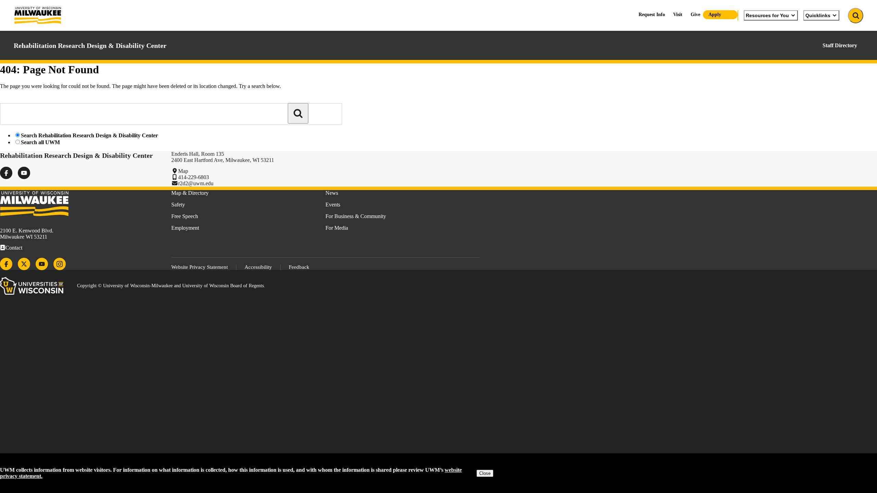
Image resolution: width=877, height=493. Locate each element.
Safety (178, 204)
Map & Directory (190, 193)
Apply (714, 14)
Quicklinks (817, 15)
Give (695, 14)
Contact (13, 248)
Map (183, 171)
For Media (336, 228)
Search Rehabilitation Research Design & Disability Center (89, 135)
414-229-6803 (193, 177)
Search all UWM (40, 142)
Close (485, 473)
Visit (677, 14)
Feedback (299, 267)
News (331, 193)
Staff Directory (840, 45)
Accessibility (258, 267)
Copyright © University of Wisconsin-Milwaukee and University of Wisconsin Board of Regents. (171, 285)
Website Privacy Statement (199, 267)
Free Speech (184, 216)
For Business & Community (355, 216)
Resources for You (767, 15)
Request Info (652, 14)
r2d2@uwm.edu (195, 183)
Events (332, 204)
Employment (185, 228)
